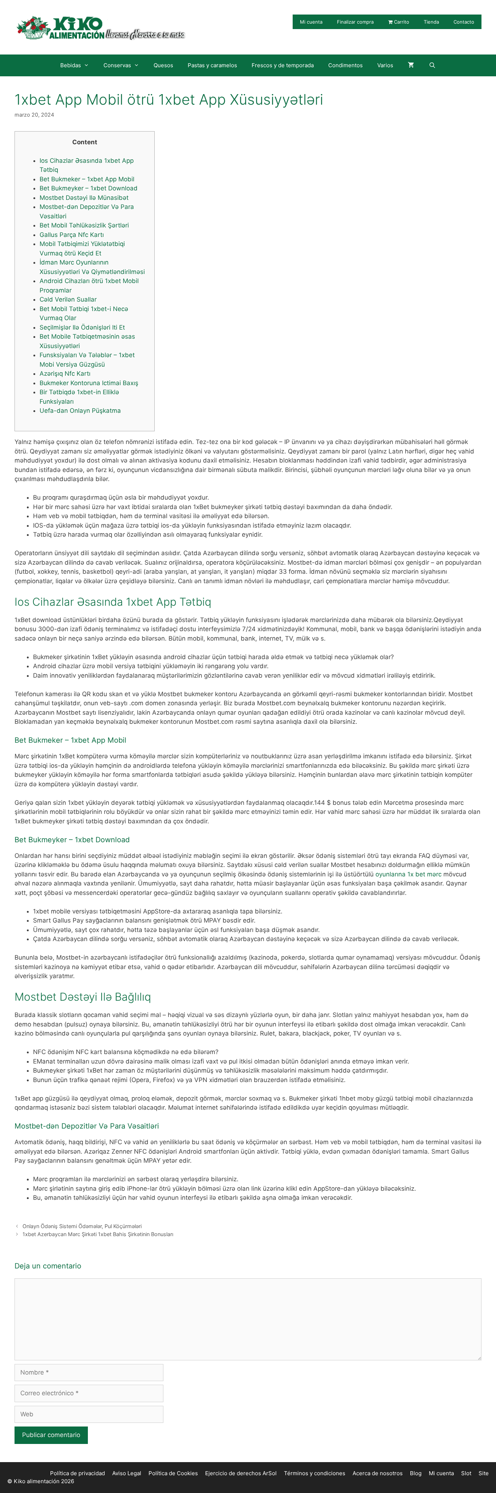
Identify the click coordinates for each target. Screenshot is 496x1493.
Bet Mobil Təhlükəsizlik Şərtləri (84, 225)
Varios (385, 65)
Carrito (401, 22)
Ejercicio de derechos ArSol (241, 1473)
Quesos (163, 65)
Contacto (464, 22)
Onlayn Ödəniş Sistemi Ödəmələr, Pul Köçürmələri (82, 1226)
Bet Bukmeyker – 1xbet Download (89, 188)
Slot (466, 1473)
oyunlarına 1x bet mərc (408, 874)
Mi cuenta (311, 22)
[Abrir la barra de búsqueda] (432, 65)
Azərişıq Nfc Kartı (65, 373)
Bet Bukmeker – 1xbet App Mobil (87, 179)
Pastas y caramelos (212, 65)
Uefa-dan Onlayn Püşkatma (80, 410)
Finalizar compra (355, 22)
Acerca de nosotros (378, 1473)
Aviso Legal (126, 1473)
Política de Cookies (173, 1473)
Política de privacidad (77, 1473)
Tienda (431, 22)
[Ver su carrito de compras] (411, 65)
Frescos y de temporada (283, 65)
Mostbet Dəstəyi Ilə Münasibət (84, 197)
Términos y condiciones (314, 1473)
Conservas (117, 65)
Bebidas (70, 65)
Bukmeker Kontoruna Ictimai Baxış (89, 383)
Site (484, 1473)
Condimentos (345, 65)
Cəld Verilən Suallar (68, 299)
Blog (416, 1473)
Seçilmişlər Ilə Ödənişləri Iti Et (82, 327)
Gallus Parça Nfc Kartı (72, 234)
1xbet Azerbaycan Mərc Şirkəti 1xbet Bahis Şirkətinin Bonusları (98, 1234)
